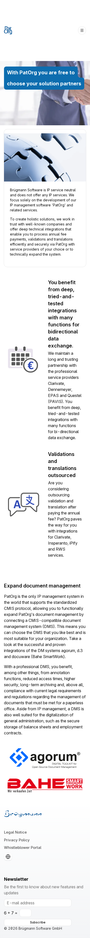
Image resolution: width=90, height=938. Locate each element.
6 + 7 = (11, 912)
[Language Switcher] (8, 857)
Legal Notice (15, 832)
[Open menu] (82, 30)
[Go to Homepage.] (8, 30)
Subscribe (38, 922)
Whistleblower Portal (22, 847)
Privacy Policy (17, 840)
